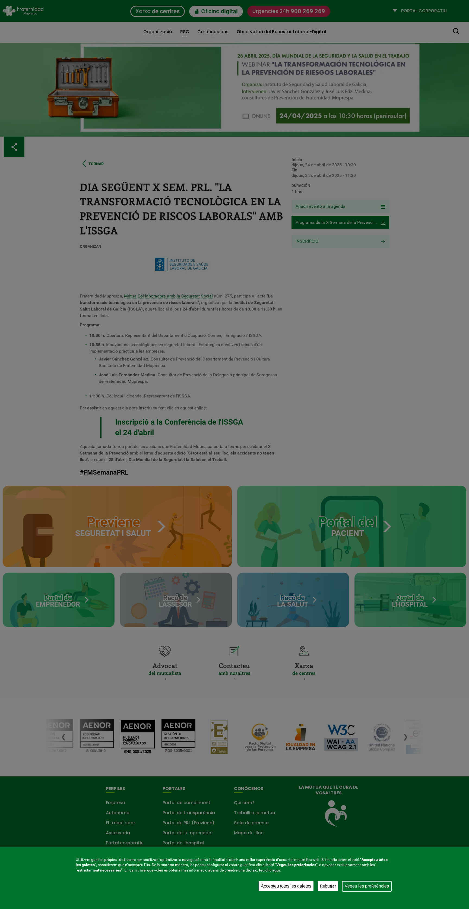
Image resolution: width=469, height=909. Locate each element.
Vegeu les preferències (367, 886)
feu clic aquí (269, 870)
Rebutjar (328, 886)
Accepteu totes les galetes (286, 886)
